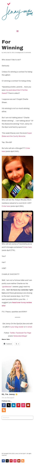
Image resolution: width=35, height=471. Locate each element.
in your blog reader (16, 327)
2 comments (27, 52)
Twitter (12, 333)
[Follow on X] (9, 405)
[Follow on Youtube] (28, 405)
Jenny (5, 52)
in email (29, 327)
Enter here (6, 206)
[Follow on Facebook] (4, 405)
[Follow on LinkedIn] (13, 405)
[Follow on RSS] (4, 410)
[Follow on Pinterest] (18, 405)
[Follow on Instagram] (23, 405)
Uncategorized (19, 52)
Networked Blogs (20, 336)
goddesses (6, 287)
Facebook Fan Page (23, 333)
